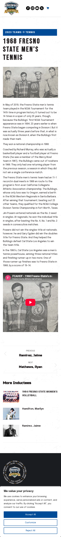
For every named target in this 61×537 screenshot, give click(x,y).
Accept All (30, 515)
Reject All (30, 531)
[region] (30, 511)
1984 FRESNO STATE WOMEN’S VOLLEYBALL (39, 394)
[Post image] (11, 397)
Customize (30, 523)
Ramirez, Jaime (31, 426)
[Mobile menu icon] (55, 8)
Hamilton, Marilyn (33, 409)
